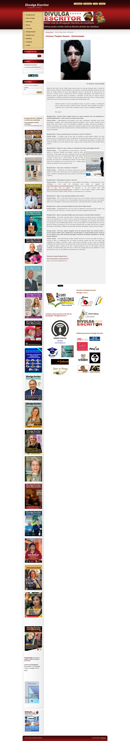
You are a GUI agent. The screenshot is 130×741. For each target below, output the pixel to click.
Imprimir (103, 3)
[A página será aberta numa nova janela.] (75, 80)
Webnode (103, 737)
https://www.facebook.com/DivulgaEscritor (58, 258)
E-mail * (26, 87)
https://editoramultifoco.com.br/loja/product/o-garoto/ (60, 186)
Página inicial (78, 3)
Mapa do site (88, 3)
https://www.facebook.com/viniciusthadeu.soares (59, 189)
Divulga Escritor (49, 32)
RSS (96, 3)
